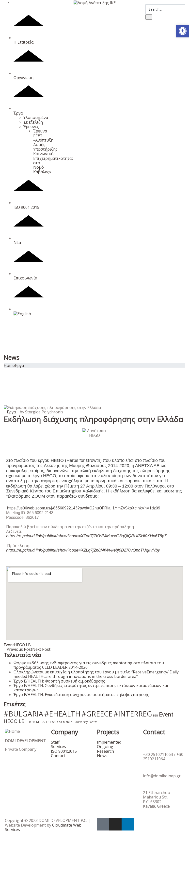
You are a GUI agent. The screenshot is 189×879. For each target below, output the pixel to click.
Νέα (17, 242)
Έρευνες (31, 126)
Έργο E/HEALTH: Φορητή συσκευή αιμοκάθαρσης (59, 681)
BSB (155, 715)
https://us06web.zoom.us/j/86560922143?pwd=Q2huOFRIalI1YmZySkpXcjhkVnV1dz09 (83, 508)
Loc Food (56, 722)
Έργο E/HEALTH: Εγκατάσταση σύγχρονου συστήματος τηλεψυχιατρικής (81, 694)
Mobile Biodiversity (75, 722)
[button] (182, 31)
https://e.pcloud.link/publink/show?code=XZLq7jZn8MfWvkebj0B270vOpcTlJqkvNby (83, 550)
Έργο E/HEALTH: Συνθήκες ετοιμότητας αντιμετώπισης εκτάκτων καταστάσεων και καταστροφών (91, 688)
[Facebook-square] (103, 824)
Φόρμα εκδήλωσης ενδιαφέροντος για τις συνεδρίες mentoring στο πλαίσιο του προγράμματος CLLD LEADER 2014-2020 (89, 665)
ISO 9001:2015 (26, 207)
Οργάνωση (23, 77)
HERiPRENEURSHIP (37, 722)
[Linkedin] (128, 824)
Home (9, 365)
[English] (29, 311)
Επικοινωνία (25, 278)
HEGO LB (22, 645)
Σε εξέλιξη (33, 122)
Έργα (18, 112)
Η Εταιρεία (23, 42)
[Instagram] (115, 824)
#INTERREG (132, 714)
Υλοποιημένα (35, 117)
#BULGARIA (23, 714)
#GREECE (96, 714)
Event (9, 645)
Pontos (93, 722)
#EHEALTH (62, 714)
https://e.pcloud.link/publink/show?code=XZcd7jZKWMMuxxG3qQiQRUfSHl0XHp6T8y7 (86, 535)
